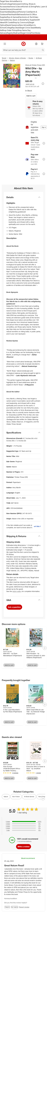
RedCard (17, 33)
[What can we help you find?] (23, 50)
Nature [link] (6, 796)
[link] (31, 78)
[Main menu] (4, 43)
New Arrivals (24, 25)
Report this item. (37, 526)
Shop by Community (21, 22)
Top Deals (16, 27)
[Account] (36, 43)
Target (4, 58)
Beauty (15, 12)
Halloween (16, 4)
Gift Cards (8, 22)
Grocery (9, 9)
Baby (10, 12)
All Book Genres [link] (29, 796)
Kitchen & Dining (29, 6)
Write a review (24, 846)
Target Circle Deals (27, 27)
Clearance (15, 25)
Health (14, 14)
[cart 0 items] (42, 43)
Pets (9, 14)
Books (31, 58)
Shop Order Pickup (9, 30)
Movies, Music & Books (15, 20)
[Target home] (23, 44)
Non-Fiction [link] (16, 796)
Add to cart (30, 96)
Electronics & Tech (26, 17)
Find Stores (35, 33)
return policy (16, 591)
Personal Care (24, 12)
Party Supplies (31, 20)
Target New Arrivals (8, 1)
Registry (10, 33)
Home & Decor (16, 6)
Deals (8, 25)
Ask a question (14, 607)
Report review (24, 907)
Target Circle (26, 33)
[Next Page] (45, 648)
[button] (31, 78)
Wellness (20, 14)
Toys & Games (12, 17)
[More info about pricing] (43, 83)
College (9, 4)
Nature (12, 60)
